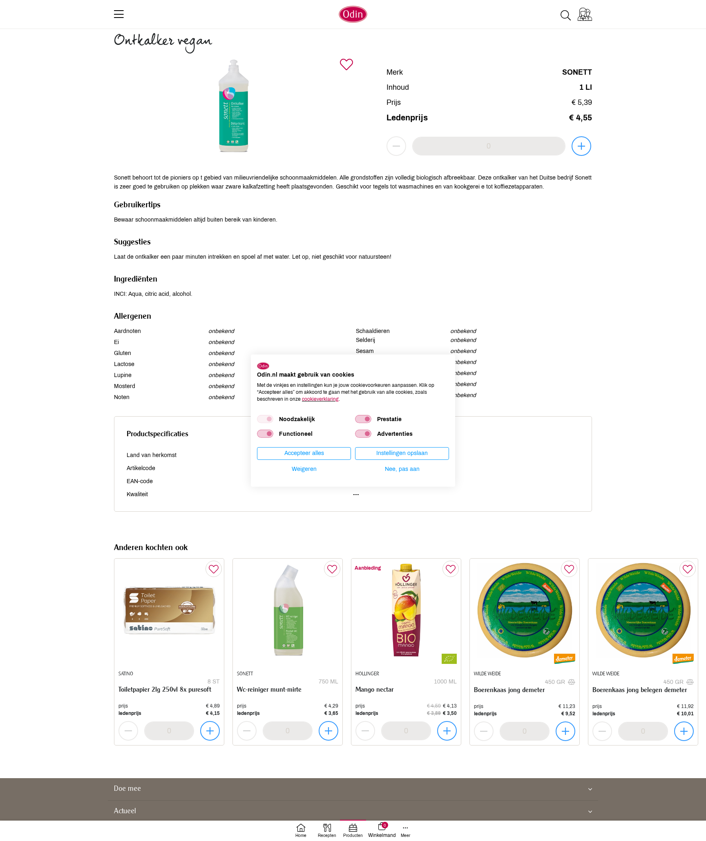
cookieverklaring (320, 399)
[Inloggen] (585, 14)
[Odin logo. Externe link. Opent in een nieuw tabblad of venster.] (263, 365)
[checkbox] (265, 419)
